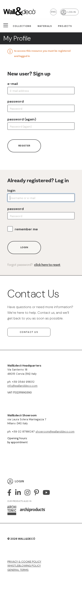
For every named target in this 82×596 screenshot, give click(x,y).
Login (11, 190)
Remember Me (26, 229)
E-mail (12, 84)
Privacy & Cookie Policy (24, 561)
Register (24, 146)
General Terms (18, 570)
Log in (71, 12)
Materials (45, 26)
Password (15, 101)
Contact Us (29, 332)
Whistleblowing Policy (24, 565)
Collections (22, 26)
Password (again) (21, 119)
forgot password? (33, 265)
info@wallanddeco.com (22, 386)
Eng (53, 12)
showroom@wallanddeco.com (55, 431)
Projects (65, 26)
